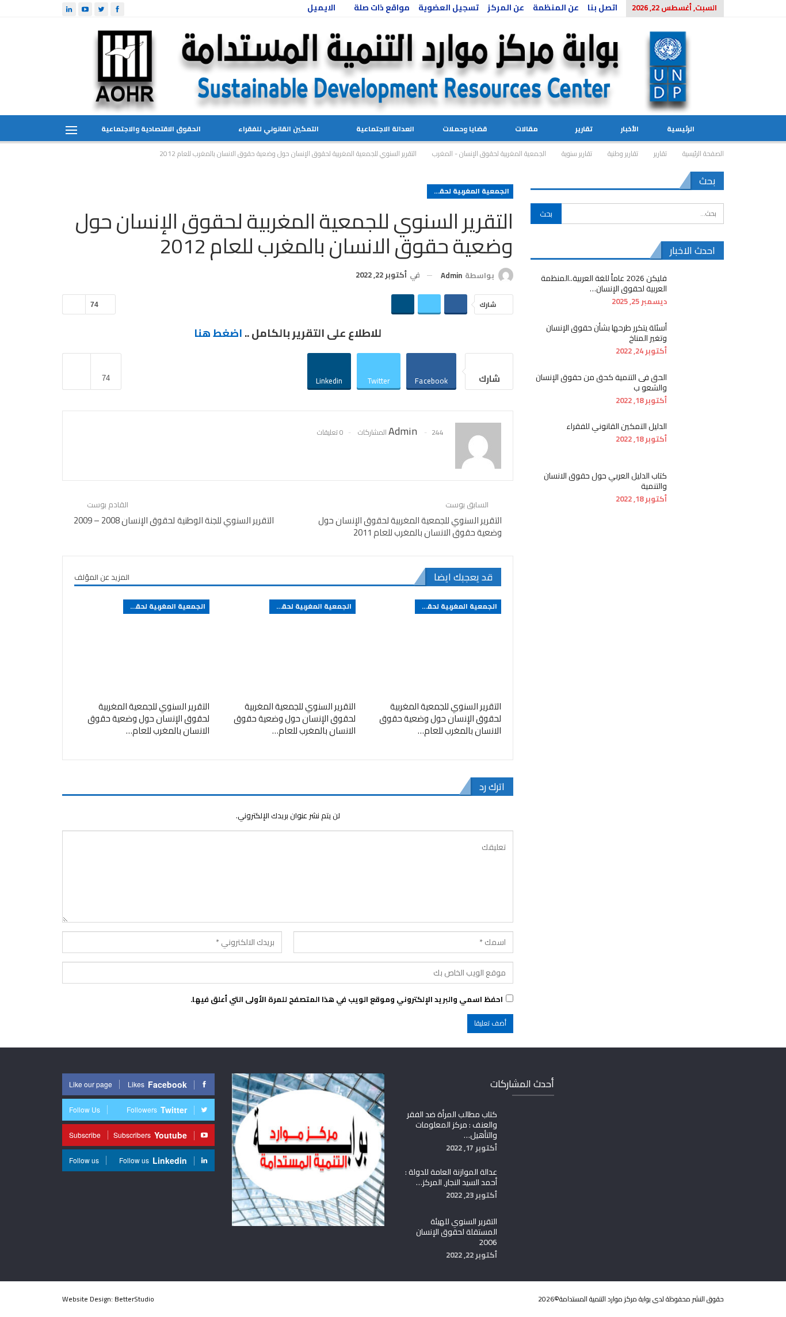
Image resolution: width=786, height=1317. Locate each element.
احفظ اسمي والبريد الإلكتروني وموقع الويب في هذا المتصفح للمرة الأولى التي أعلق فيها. (346, 999)
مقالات (526, 128)
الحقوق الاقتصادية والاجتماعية (151, 128)
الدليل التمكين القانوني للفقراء (616, 426)
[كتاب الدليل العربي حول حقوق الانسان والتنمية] (699, 488)
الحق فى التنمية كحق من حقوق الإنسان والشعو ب (601, 382)
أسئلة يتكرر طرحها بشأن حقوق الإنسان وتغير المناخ (606, 333)
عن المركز (505, 7)
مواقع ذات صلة (382, 7)
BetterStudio (134, 1298)
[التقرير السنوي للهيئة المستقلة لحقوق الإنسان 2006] (529, 1234)
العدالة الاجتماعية (385, 128)
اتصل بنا (602, 7)
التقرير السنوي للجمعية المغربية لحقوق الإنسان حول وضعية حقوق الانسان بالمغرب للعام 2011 (410, 526)
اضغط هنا (218, 333)
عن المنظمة (556, 7)
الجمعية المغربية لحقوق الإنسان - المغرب (468, 191)
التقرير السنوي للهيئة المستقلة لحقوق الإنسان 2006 (456, 1232)
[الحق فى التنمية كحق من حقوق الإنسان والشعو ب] (699, 390)
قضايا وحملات (464, 128)
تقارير (584, 128)
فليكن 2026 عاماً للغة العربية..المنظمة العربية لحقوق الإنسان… (604, 283)
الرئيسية (681, 128)
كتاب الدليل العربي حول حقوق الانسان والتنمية (605, 481)
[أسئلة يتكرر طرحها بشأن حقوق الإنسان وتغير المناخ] (699, 340)
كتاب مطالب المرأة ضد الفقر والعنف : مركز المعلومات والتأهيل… (452, 1125)
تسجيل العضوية (448, 7)
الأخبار (630, 128)
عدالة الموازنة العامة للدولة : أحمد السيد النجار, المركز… (451, 1177)
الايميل (321, 7)
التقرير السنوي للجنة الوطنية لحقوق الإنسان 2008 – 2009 (174, 520)
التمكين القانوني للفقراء (278, 128)
